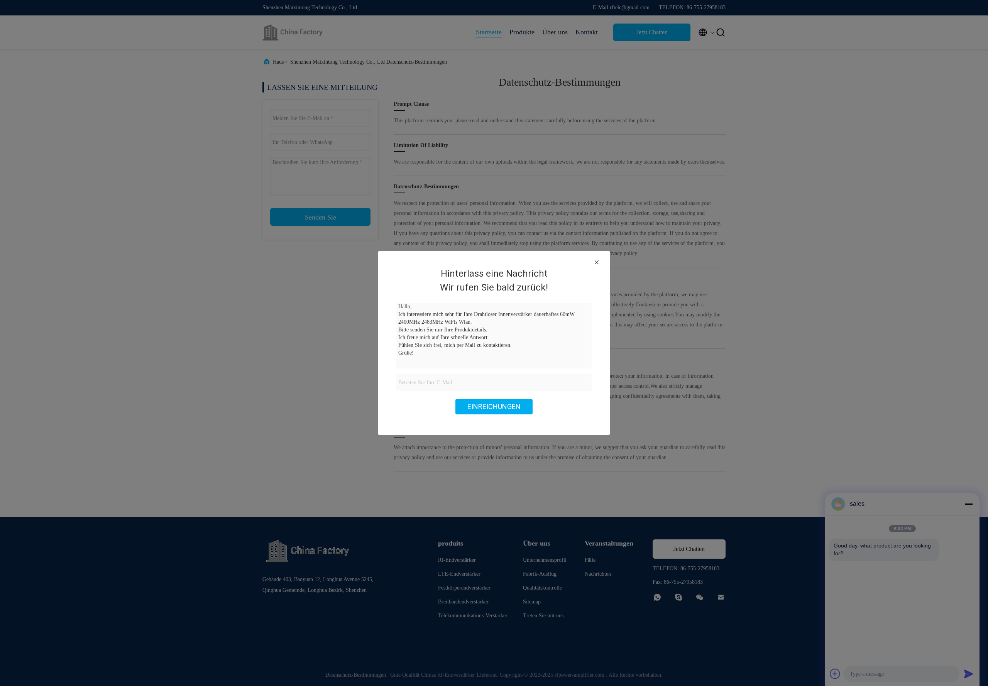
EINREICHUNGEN (494, 406)
